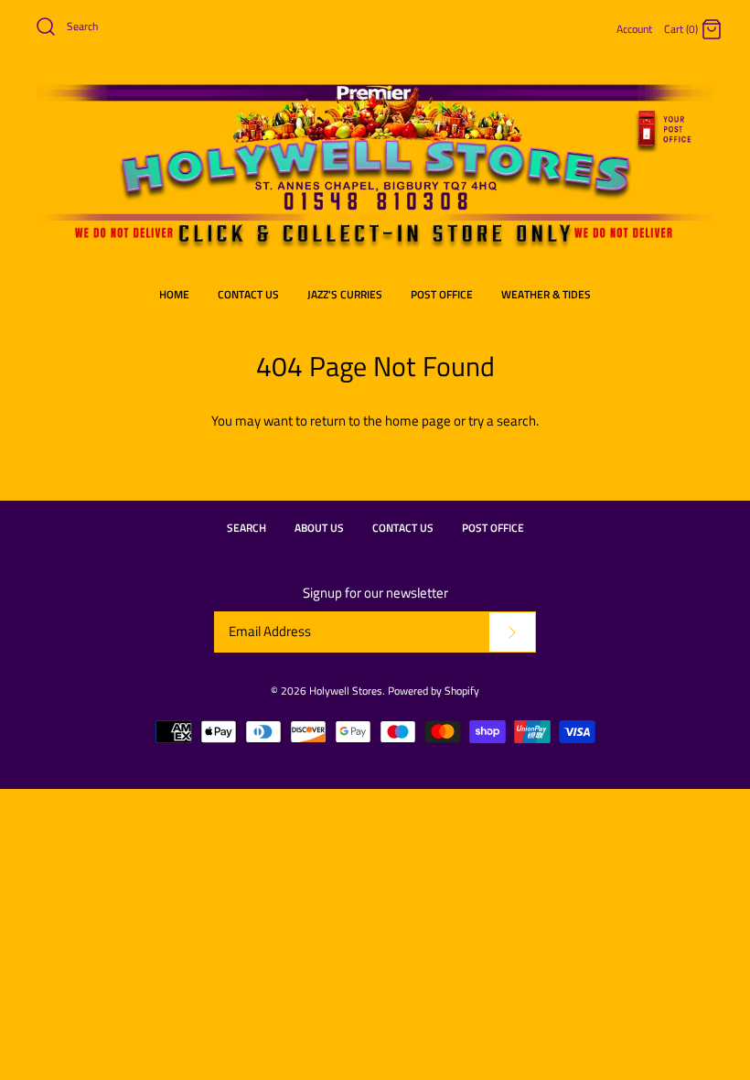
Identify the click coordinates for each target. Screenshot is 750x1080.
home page (418, 420)
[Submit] (512, 632)
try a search (502, 420)
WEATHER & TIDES (546, 294)
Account (634, 29)
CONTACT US (248, 294)
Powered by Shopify (433, 690)
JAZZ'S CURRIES (344, 294)
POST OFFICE (442, 294)
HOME (174, 294)
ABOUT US (319, 527)
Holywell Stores (345, 690)
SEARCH (246, 527)
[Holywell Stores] (375, 88)
